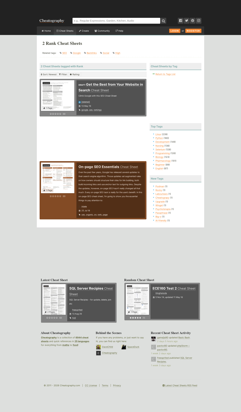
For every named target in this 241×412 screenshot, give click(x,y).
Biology (159, 157)
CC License (91, 385)
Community (103, 30)
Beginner (160, 164)
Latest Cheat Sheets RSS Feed (181, 385)
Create (85, 30)
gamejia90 (162, 337)
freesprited (77, 310)
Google (77, 53)
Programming (163, 153)
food (75, 345)
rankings (98, 110)
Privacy (117, 385)
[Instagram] (198, 21)
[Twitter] (186, 21)
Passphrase (162, 212)
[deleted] (85, 102)
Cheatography (49, 337)
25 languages (82, 341)
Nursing (160, 145)
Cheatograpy (162, 197)
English (159, 168)
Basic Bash (184, 337)
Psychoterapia (163, 209)
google (84, 110)
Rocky (159, 190)
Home (47, 30)
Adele (84, 206)
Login (175, 30)
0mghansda (161, 293)
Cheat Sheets (66, 30)
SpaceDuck (133, 346)
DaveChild (107, 346)
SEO (64, 53)
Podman (160, 186)
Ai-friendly (161, 220)
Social (106, 53)
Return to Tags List (165, 74)
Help (120, 30)
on (95, 214)
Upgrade (160, 201)
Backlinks (92, 53)
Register (193, 30)
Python (159, 138)
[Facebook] (180, 21)
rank (100, 214)
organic (89, 214)
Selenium (160, 149)
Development (163, 141)
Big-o (158, 216)
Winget (159, 205)
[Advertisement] (120, 7)
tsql (74, 318)
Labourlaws (162, 193)
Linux (158, 134)
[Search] (163, 21)
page (105, 214)
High (117, 53)
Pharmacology (163, 160)
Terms (105, 385)
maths (65, 345)
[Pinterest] (192, 21)
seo (91, 110)
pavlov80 (162, 345)
